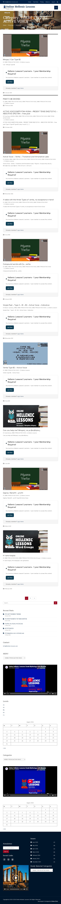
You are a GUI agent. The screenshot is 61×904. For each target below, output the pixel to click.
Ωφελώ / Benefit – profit (13, 493)
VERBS (6, 101)
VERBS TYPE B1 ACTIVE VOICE (29, 101)
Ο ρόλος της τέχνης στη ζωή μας (14, 623)
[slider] (14, 889)
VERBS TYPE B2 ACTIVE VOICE (12, 62)
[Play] (5, 693)
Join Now (9, 82)
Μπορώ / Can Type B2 (12, 59)
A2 (3, 707)
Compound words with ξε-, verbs (16, 264)
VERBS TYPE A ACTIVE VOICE (15, 101)
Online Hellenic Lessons (20, 6)
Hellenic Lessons (25, 62)
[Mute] (53, 693)
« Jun (4, 748)
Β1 (4, 710)
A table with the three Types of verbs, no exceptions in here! (28, 200)
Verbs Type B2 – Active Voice (15, 368)
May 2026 (35, 845)
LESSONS (12, 116)
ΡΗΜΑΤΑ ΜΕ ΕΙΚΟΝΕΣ (11, 99)
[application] (30, 680)
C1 (3, 715)
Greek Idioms (8, 433)
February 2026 (36, 855)
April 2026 (35, 848)
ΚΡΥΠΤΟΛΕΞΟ (9, 628)
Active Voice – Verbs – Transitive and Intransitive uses (26, 157)
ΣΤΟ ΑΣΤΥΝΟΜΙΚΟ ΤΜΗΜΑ (13, 614)
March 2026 (36, 852)
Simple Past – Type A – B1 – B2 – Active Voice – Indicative (26, 305)
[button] (16, 878)
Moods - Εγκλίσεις (9, 307)
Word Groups (37, 558)
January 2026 (36, 858)
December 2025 (37, 862)
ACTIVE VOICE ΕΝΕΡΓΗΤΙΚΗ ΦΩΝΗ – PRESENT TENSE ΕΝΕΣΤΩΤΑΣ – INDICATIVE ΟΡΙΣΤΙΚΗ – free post (30, 112)
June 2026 (35, 842)
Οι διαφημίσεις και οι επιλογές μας (14, 633)
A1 (3, 705)
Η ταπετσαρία (9, 555)
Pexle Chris (55, 901)
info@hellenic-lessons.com (11, 2)
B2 (4, 712)
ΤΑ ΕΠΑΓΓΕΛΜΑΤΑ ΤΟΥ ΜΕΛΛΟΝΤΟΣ (16, 619)
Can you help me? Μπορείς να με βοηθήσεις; (21, 430)
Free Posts (7, 116)
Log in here (20, 88)
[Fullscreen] (55, 693)
